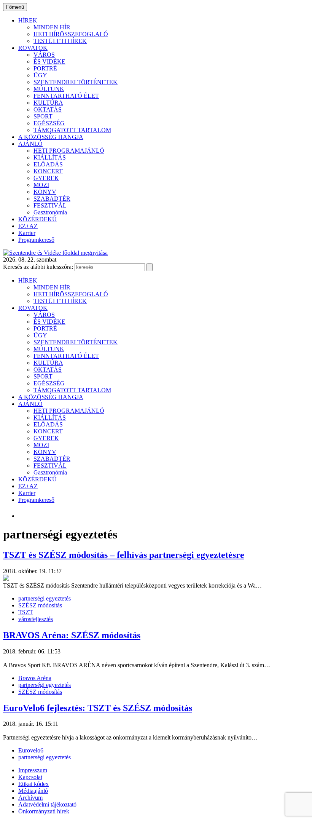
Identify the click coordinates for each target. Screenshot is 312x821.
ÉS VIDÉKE (49, 61)
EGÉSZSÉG (49, 123)
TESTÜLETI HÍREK (60, 41)
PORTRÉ (45, 68)
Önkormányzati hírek (43, 811)
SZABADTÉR (51, 198)
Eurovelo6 (30, 750)
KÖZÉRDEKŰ (37, 219)
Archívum (30, 797)
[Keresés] (149, 267)
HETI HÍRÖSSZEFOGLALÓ (70, 34)
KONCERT (48, 171)
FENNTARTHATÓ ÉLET (66, 96)
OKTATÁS (47, 109)
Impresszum (32, 770)
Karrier (26, 233)
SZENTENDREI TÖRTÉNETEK (75, 82)
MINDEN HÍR (51, 27)
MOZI (41, 185)
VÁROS (44, 54)
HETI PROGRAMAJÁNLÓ (68, 150)
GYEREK (46, 178)
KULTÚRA (48, 102)
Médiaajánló (33, 790)
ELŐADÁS (48, 164)
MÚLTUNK (48, 89)
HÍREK (27, 20)
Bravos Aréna (34, 678)
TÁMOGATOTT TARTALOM (72, 130)
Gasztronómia (50, 212)
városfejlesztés (35, 619)
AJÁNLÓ (30, 144)
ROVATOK (33, 48)
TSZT (25, 612)
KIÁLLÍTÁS (49, 157)
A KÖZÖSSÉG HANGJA (50, 137)
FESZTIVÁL (50, 205)
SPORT (43, 116)
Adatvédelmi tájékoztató (47, 804)
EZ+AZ (28, 226)
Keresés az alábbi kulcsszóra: (38, 267)
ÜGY (40, 75)
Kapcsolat (30, 777)
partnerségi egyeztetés (44, 598)
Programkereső (36, 239)
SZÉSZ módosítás (40, 605)
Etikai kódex (33, 784)
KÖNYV (44, 191)
